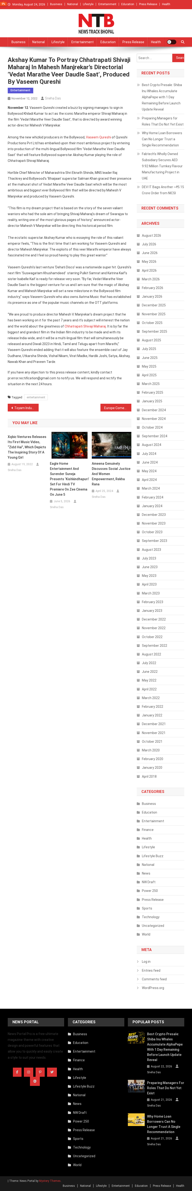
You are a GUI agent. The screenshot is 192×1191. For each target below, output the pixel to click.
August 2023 (151, 550)
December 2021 (154, 724)
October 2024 (152, 427)
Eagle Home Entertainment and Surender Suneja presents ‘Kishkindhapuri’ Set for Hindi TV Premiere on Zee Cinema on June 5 (69, 479)
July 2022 (149, 663)
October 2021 (152, 741)
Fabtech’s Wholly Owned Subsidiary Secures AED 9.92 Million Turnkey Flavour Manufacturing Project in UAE (162, 166)
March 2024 (151, 488)
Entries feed (151, 970)
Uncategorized (153, 926)
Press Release (148, 4)
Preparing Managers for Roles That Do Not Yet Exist (163, 121)
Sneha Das (53, 98)
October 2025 (152, 323)
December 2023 (154, 515)
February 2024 (152, 497)
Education (127, 4)
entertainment (36, 397)
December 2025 (154, 305)
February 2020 (152, 759)
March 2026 (151, 279)
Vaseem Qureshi (98, 137)
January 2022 (152, 715)
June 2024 (150, 462)
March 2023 (151, 593)
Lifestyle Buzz (152, 856)
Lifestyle (88, 4)
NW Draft (148, 882)
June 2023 (150, 567)
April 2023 (149, 584)
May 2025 (149, 366)
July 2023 (149, 558)
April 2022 (149, 689)
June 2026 (150, 253)
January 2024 (152, 506)
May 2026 (149, 261)
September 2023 (154, 541)
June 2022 (150, 672)
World (146, 934)
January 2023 (152, 611)
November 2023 (154, 523)
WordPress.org (153, 988)
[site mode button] (171, 42)
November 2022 (154, 628)
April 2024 (149, 480)
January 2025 (152, 401)
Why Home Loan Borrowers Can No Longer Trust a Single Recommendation (162, 139)
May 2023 (149, 576)
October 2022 (152, 637)
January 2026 (152, 296)
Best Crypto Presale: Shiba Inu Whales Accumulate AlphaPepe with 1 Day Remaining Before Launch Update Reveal (162, 97)
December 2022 (154, 619)
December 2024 (154, 410)
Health (166, 4)
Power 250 (150, 891)
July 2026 (149, 244)
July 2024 (149, 454)
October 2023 (152, 532)
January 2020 (152, 767)
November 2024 (154, 419)
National (72, 4)
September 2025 (154, 331)
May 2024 (149, 471)
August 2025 (151, 340)
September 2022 (154, 645)
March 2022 (151, 698)
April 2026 (149, 270)
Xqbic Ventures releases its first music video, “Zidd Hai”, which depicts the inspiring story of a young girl (27, 447)
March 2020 (151, 750)
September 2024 (154, 436)
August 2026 (151, 235)
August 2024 (151, 445)
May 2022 (149, 680)
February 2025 (152, 392)
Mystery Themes (50, 1181)
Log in (146, 961)
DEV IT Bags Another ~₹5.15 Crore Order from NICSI (163, 190)
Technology (150, 917)
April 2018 (149, 776)
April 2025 (149, 375)
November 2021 (154, 733)
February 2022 (152, 706)
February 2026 (152, 288)
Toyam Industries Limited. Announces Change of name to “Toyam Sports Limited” (26, 408)
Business (56, 4)
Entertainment (107, 4)
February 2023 (152, 602)
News (146, 873)
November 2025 (154, 314)
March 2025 (151, 384)
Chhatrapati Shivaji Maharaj (85, 326)
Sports (147, 908)
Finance (148, 830)
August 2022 (151, 654)
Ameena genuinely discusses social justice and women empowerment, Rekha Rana (111, 474)
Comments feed (154, 979)
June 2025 (150, 358)
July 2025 (149, 349)
